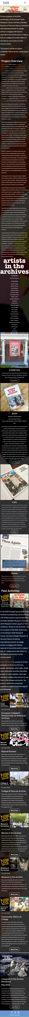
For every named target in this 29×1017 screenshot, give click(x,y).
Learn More (14, 462)
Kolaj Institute (4, 64)
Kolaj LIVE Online (6, 662)
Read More (14, 380)
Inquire (14, 532)
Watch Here (14, 729)
